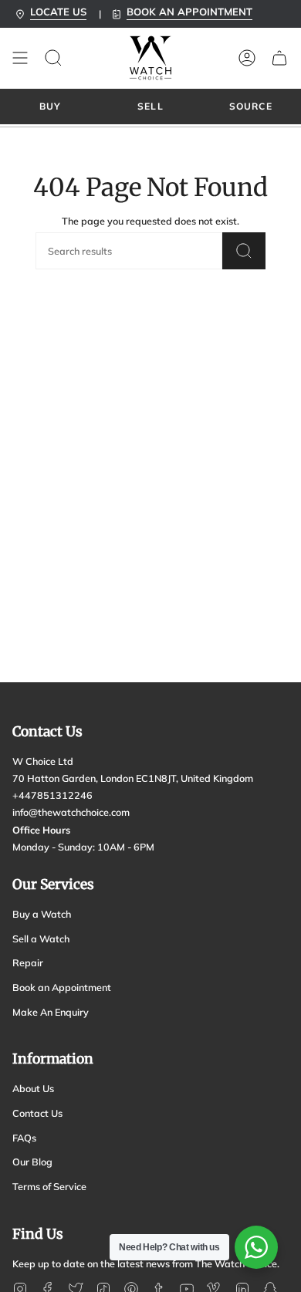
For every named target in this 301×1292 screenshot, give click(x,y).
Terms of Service (49, 1186)
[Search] (243, 250)
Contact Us (37, 1113)
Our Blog (32, 1161)
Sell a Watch (40, 938)
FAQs (24, 1137)
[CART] (279, 58)
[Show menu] (20, 58)
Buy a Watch (41, 914)
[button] (53, 58)
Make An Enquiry (50, 1012)
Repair (27, 962)
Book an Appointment (61, 987)
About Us (33, 1088)
